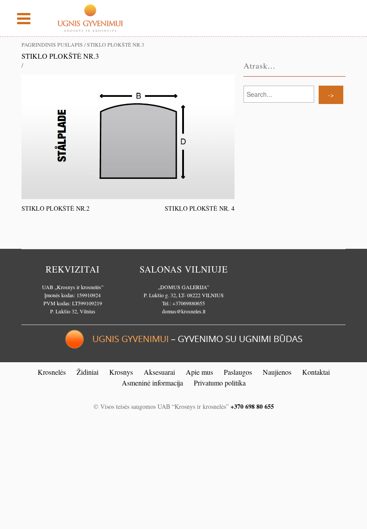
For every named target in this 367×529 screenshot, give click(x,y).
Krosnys (121, 372)
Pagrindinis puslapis (52, 44)
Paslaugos (238, 372)
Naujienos (277, 372)
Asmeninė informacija (152, 382)
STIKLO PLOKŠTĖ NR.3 (60, 56)
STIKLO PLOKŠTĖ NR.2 (55, 208)
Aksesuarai (159, 372)
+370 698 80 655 (252, 406)
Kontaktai (316, 372)
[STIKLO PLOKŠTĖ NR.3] (128, 135)
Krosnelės (52, 372)
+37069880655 (188, 303)
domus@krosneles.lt (183, 311)
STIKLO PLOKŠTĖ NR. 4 (200, 208)
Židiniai (87, 372)
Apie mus (199, 372)
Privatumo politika (220, 382)
